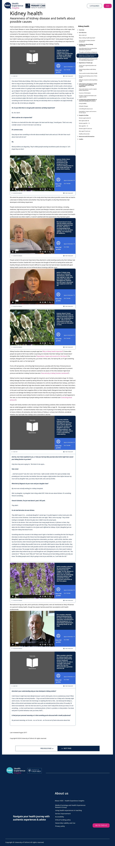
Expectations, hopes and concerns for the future (52, 356)
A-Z (107, 6)
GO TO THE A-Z (101, 825)
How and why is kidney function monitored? (54, 373)
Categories (94, 6)
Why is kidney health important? (53, 351)
